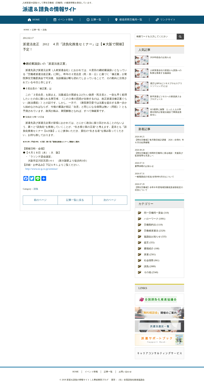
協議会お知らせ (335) (155, 236)
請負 (45, 30)
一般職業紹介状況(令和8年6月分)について (154, 177)
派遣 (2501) (150, 254)
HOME (36, 19)
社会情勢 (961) (151, 260)
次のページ (109, 200)
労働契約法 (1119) (153, 224)
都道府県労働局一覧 (130, 19)
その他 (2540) (151, 272)
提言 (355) (149, 242)
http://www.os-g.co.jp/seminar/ (41, 168)
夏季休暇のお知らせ (144, 166)
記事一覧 (96, 19)
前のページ (40, 200)
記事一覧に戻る (75, 200)
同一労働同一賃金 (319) (156, 212)
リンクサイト (167, 19)
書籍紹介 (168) (151, 248)
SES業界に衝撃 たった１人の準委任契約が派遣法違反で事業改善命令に (165, 112)
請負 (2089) (150, 266)
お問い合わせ (125, 372)
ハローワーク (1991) (154, 218)
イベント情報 (65, 19)
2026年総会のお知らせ (160, 57)
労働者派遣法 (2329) (154, 230)
